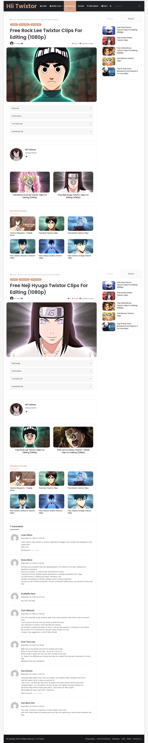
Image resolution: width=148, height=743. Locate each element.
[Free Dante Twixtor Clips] (80, 223)
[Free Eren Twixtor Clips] (51, 223)
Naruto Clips (36, 24)
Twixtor (70, 6)
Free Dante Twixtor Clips (78, 233)
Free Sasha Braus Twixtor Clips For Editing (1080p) (127, 50)
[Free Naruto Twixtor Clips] (108, 61)
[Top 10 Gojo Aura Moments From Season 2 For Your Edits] (108, 71)
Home (44, 6)
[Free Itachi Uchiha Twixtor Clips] (108, 41)
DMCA (129, 739)
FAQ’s (105, 6)
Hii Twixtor (30, 149)
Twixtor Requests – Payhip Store (21, 234)
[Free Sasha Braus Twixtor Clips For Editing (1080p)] (108, 51)
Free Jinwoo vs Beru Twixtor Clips (50, 257)
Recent (131, 19)
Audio (81, 6)
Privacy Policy (90, 739)
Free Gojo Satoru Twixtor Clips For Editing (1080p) (127, 29)
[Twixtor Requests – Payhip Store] (22, 223)
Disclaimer (116, 739)
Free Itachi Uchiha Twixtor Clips (124, 39)
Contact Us (137, 739)
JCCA (123, 739)
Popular (110, 19)
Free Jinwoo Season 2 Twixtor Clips (22, 257)
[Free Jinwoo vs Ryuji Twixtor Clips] (80, 246)
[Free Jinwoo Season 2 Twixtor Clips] (22, 246)
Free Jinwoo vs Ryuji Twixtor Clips (79, 257)
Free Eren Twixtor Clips (48, 233)
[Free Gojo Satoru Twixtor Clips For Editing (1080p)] (108, 30)
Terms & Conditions (104, 739)
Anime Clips (56, 6)
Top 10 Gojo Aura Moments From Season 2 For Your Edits (127, 71)
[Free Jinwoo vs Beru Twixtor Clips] (51, 246)
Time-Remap (93, 6)
